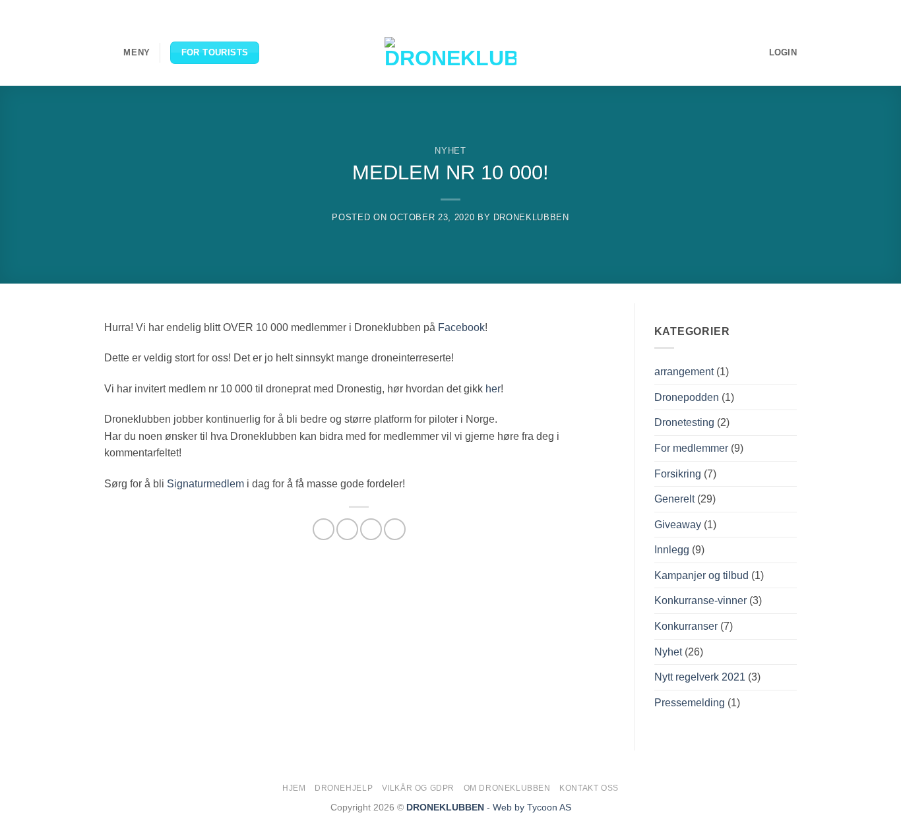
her (493, 388)
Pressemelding (689, 702)
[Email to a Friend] (371, 529)
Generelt (674, 498)
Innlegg (671, 549)
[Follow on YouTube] (790, 10)
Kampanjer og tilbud (701, 575)
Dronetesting (684, 422)
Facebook (461, 327)
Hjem (293, 788)
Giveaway (677, 524)
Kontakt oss (589, 788)
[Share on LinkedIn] (395, 529)
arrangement (684, 371)
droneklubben (531, 217)
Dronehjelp (344, 788)
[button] (127, 52)
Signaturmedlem (205, 483)
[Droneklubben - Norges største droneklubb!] (450, 53)
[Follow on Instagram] (753, 10)
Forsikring (677, 473)
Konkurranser (686, 626)
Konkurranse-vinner (700, 600)
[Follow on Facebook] (740, 10)
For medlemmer (691, 448)
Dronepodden (686, 397)
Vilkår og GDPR (418, 788)
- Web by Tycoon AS (529, 807)
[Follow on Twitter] (765, 10)
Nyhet (450, 151)
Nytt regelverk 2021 (699, 677)
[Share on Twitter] (347, 529)
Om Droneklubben (507, 788)
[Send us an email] (778, 10)
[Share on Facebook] (323, 529)
